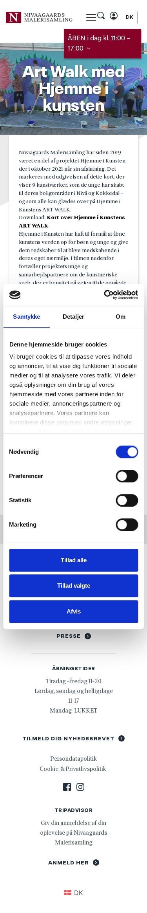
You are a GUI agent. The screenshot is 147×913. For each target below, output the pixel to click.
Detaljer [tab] (73, 316)
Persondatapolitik (73, 758)
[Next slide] (129, 89)
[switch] (127, 476)
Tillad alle (74, 560)
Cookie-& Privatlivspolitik (73, 768)
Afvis (74, 611)
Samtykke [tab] (26, 316)
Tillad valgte (73, 585)
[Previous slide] (18, 89)
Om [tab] (120, 316)
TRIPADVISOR (73, 810)
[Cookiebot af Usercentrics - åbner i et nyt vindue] (104, 295)
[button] (91, 17)
